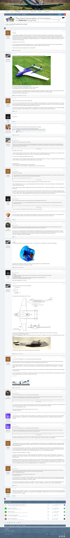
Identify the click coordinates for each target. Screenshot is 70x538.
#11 (64, 240)
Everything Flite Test (18, 509)
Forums (17, 11)
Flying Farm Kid (10, 519)
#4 (64, 114)
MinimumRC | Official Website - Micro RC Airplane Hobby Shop (27, 128)
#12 (64, 270)
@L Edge (15, 116)
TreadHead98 (10, 505)
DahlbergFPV (9, 509)
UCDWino (7, 25)
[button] (20, 11)
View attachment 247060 (17, 276)
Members (47, 11)
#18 (64, 441)
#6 (64, 138)
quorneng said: (15, 272)
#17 (64, 424)
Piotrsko (8, 218)
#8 (64, 196)
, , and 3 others (20, 95)
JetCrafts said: (15, 171)
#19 (64, 466)
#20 (64, 488)
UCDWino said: (15, 140)
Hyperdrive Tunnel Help (12, 508)
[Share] (63, 31)
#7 (64, 169)
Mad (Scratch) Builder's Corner (22, 505)
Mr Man (8, 120)
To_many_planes (10, 516)
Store (12, 11)
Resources (34, 11)
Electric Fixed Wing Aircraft (20, 519)
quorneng (8, 59)
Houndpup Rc (56, 519)
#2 (64, 53)
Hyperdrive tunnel (11, 511)
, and (18, 267)
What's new (25, 11)
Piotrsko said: (15, 225)
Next (8, 28)
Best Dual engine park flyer (13, 515)
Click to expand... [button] (38, 148)
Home (7, 11)
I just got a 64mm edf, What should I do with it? (16, 504)
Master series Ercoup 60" (12, 518)
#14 (64, 357)
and (17, 50)
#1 (64, 30)
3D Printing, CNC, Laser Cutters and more (22, 512)
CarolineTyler (8, 131)
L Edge (8, 229)
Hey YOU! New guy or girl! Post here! (22, 516)
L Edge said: (15, 468)
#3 (64, 98)
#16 (64, 413)
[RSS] (64, 534)
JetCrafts (8, 144)
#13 (64, 283)
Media (40, 11)
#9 (64, 212)
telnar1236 (8, 419)
